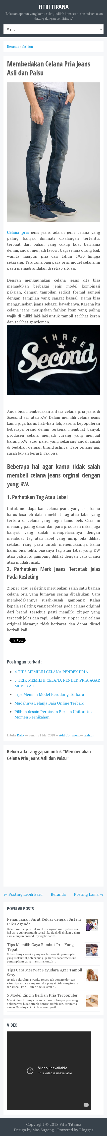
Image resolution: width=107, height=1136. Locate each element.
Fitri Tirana (54, 6)
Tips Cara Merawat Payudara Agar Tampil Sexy (44, 972)
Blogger (86, 1130)
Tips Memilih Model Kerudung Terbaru (49, 694)
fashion (89, 735)
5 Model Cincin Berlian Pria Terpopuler (42, 995)
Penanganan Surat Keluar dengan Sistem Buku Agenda (44, 921)
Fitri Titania (70, 1124)
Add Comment (69, 735)
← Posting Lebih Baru (23, 894)
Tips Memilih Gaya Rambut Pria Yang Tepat (40, 947)
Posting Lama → (89, 894)
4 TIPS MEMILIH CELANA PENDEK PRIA (51, 671)
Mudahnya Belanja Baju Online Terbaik (49, 703)
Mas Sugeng (43, 1130)
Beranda (58, 894)
